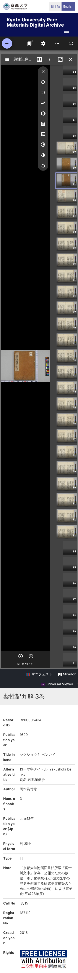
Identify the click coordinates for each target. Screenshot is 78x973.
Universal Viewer (59, 684)
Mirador (69, 674)
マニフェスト (41, 674)
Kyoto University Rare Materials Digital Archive (35, 21)
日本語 (55, 6)
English (68, 6)
